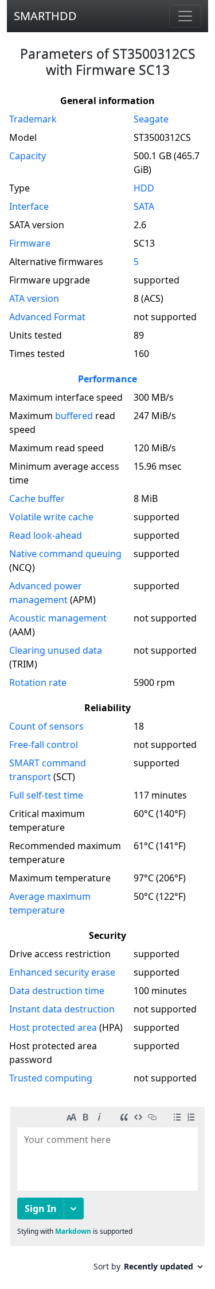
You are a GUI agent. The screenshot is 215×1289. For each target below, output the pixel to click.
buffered (74, 415)
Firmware (29, 243)
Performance (107, 379)
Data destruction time (56, 990)
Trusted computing (50, 1078)
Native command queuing (65, 553)
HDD (144, 188)
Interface (29, 206)
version (34, 298)
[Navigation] (185, 16)
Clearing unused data (55, 650)
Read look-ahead (45, 535)
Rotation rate (38, 682)
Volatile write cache (51, 517)
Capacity (27, 155)
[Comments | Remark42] (107, 1193)
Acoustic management (58, 618)
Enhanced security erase (62, 972)
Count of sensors (46, 726)
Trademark (33, 119)
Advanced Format (47, 316)
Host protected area (53, 1027)
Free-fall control (43, 744)
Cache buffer (37, 498)
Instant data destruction (62, 1009)
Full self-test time (46, 795)
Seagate (151, 119)
